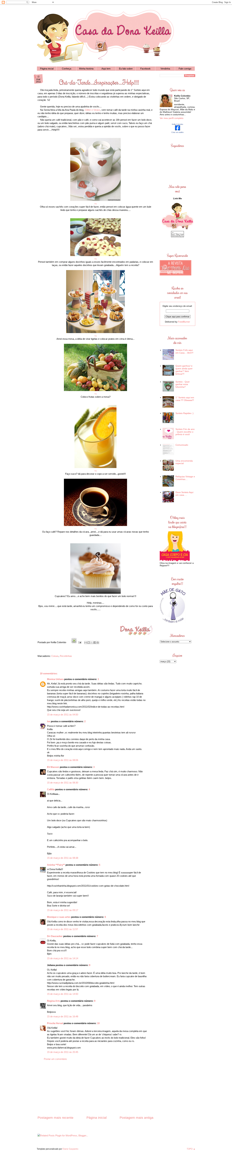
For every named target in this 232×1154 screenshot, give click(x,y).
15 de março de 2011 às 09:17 (62, 910)
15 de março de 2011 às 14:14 (62, 958)
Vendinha (165, 68)
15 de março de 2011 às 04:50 (62, 714)
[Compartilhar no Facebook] (94, 642)
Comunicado (181, 445)
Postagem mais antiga (136, 1117)
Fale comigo (185, 68)
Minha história (86, 68)
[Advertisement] (95, 1091)
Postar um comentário (55, 1059)
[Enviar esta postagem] (79, 642)
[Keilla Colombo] (177, 129)
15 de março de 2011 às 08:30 (62, 782)
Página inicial (47, 68)
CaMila (51, 789)
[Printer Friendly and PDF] (74, 642)
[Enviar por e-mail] (85, 642)
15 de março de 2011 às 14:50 (62, 994)
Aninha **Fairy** (56, 864)
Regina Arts (53, 1001)
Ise (48, 721)
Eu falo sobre (126, 68)
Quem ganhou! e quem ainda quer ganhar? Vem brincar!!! (184, 370)
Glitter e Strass (92, 110)
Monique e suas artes (59, 917)
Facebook (145, 68)
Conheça (66, 68)
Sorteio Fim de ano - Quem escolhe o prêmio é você (185, 432)
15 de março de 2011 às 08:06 (62, 760)
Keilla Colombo (177, 124)
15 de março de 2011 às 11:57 (62, 929)
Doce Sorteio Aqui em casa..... (184, 493)
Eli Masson (53, 767)
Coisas (55, 656)
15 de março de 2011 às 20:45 (62, 1052)
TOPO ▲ (191, 1149)
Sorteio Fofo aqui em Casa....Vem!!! (184, 351)
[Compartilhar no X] (91, 642)
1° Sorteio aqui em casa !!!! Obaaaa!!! (184, 398)
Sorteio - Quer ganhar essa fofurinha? (182, 384)
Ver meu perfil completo (171, 118)
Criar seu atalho (177, 132)
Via (95, 259)
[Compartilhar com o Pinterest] (97, 642)
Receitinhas (66, 656)
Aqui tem (106, 68)
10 (98, 1023)
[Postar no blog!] (88, 642)
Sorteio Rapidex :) (184, 413)
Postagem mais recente (55, 1117)
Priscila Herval (55, 1023)
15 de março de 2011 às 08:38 (62, 858)
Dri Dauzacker (55, 936)
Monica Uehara (55, 679)
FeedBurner (184, 321)
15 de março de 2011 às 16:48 (62, 1016)
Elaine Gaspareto (70, 1149)
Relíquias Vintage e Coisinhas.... (185, 477)
